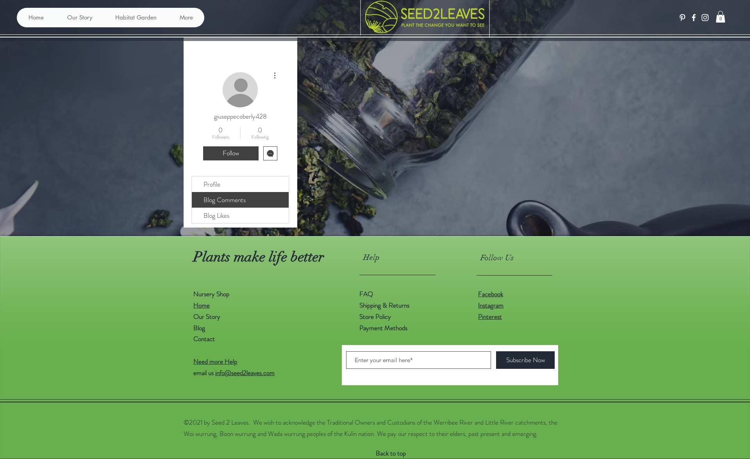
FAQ (366, 294)
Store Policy (375, 316)
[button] (720, 17)
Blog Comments (225, 200)
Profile (212, 184)
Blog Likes (216, 215)
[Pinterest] (682, 17)
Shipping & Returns (385, 305)
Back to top (391, 453)
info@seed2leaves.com (245, 372)
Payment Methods (384, 328)
